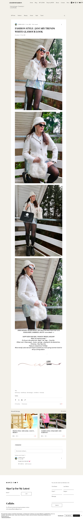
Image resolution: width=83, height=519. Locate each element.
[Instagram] (76, 2)
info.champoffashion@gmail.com (14, 509)
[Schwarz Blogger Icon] (7, 482)
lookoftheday (23, 392)
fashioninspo (17, 392)
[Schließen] (81, 515)
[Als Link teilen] (25, 400)
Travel (41, 15)
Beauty (25, 15)
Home (31, 15)
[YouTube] (80, 2)
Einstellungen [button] (60, 515)
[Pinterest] (82, 2)
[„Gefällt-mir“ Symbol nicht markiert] (19, 464)
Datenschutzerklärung (6, 517)
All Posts (13, 15)
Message (54, 496)
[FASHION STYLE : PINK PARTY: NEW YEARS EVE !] (53, 421)
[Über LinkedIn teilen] (22, 400)
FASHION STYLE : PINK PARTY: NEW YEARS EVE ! (51, 431)
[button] (64, 15)
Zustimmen (76, 515)
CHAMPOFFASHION (15, 3)
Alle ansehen (63, 411)
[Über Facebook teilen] (15, 400)
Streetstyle (42, 392)
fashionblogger (30, 392)
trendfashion (36, 392)
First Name (54, 486)
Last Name (66, 486)
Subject (65, 491)
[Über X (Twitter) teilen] (18, 400)
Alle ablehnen (68, 515)
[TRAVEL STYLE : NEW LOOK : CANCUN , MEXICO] (24, 421)
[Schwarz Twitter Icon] (73, 2)
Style (37, 15)
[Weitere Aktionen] (61, 24)
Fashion (19, 15)
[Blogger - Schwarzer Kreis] (71, 2)
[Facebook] (78, 2)
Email (7, 492)
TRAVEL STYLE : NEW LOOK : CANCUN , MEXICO (23, 431)
